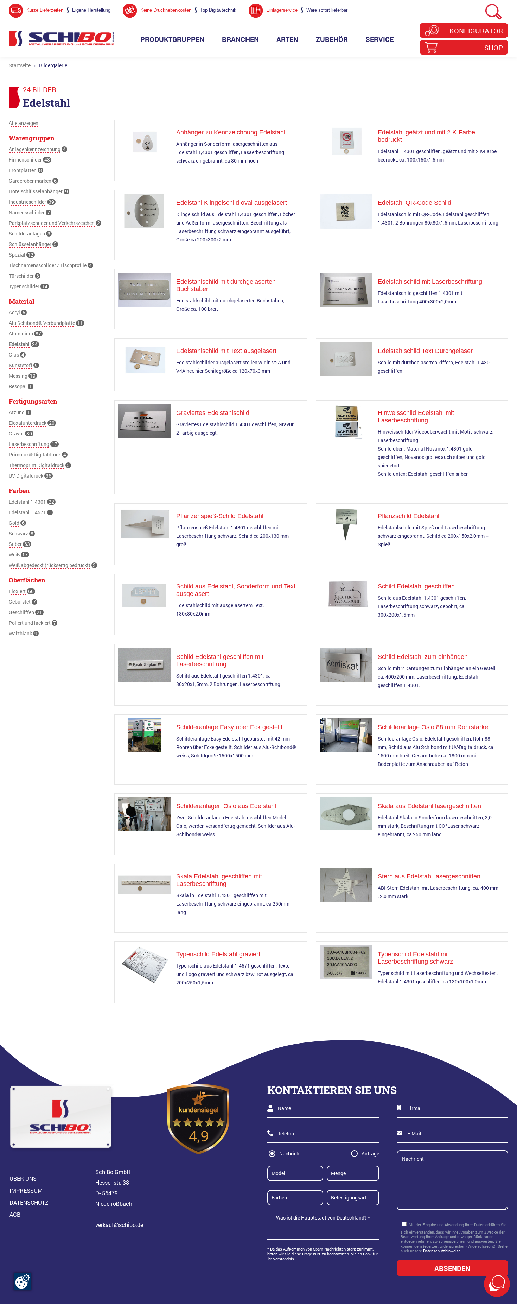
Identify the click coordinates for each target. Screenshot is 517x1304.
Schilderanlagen (27, 233)
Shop (493, 47)
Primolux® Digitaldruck (35, 454)
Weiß (14, 554)
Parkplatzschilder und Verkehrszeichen (52, 223)
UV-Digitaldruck (26, 475)
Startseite (20, 65)
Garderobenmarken (30, 180)
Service (379, 39)
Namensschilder (27, 212)
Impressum (26, 1190)
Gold (14, 522)
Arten (287, 39)
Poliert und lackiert (30, 622)
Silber (15, 544)
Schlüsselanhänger (30, 244)
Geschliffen (21, 612)
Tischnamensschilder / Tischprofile (48, 265)
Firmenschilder (25, 159)
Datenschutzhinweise (442, 1250)
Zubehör (332, 39)
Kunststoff (20, 365)
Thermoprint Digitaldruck (36, 465)
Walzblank (20, 633)
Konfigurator (476, 30)
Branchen (240, 39)
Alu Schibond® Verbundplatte (42, 323)
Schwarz (18, 533)
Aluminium (21, 333)
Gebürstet (20, 601)
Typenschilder (24, 286)
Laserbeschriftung (29, 444)
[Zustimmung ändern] (22, 1281)
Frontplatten (23, 170)
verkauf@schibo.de (119, 1224)
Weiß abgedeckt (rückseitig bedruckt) (49, 565)
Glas (14, 354)
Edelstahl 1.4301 (27, 501)
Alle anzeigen (23, 123)
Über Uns (23, 1178)
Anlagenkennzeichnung (34, 149)
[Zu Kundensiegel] (198, 1119)
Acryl (14, 312)
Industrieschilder (27, 202)
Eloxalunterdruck (27, 423)
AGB (14, 1214)
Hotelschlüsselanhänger (36, 191)
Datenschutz (29, 1202)
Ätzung (17, 412)
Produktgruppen (172, 39)
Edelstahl (19, 344)
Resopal (18, 386)
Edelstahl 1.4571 (27, 512)
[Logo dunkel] (61, 39)
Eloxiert (17, 591)
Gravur (16, 433)
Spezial (17, 254)
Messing (18, 375)
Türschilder (21, 275)
